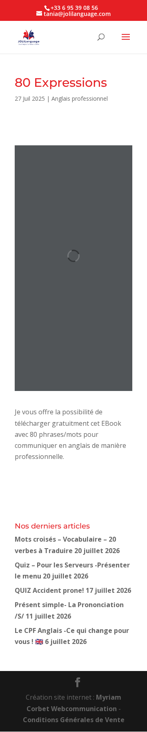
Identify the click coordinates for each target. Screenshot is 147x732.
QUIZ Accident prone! (49, 590)
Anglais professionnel (79, 98)
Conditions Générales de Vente (74, 719)
